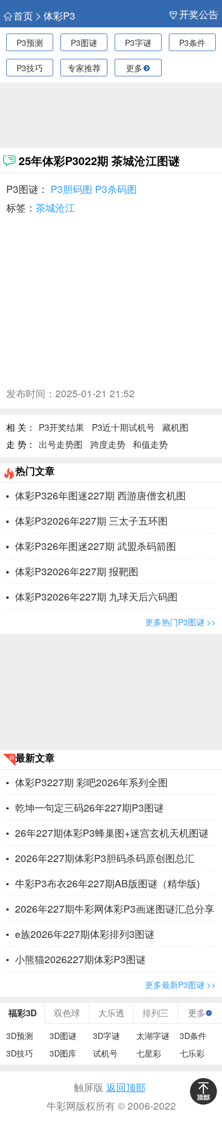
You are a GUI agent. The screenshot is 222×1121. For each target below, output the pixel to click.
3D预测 (19, 1035)
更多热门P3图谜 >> (180, 621)
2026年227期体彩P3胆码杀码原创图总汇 (105, 858)
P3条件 (192, 42)
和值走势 (150, 444)
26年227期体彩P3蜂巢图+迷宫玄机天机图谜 (112, 832)
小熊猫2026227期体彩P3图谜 (80, 959)
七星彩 (148, 1053)
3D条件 (193, 1035)
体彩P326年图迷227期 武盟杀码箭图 (95, 546)
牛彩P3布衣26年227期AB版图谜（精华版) (107, 883)
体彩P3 (59, 15)
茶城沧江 (55, 207)
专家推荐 (84, 67)
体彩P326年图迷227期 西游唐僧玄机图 (100, 495)
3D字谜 (106, 1035)
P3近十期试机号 (123, 427)
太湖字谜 (152, 1035)
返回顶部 (126, 1087)
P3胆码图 (71, 189)
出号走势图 (61, 444)
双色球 (67, 1012)
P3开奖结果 (61, 427)
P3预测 (30, 42)
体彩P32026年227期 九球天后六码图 (96, 596)
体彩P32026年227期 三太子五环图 (91, 520)
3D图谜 (63, 1035)
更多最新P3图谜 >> (180, 984)
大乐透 (111, 1012)
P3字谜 (138, 42)
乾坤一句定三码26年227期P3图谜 (89, 807)
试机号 (105, 1053)
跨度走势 (107, 444)
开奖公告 (198, 14)
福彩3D (22, 1012)
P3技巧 (30, 67)
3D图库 (63, 1053)
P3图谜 (84, 42)
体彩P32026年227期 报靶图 (76, 571)
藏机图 (175, 427)
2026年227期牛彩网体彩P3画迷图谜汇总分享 (114, 908)
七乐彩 (192, 1053)
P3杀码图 (116, 189)
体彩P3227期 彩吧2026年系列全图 (91, 782)
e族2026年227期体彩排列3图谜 (84, 933)
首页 (23, 15)
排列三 (155, 1012)
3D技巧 (19, 1053)
